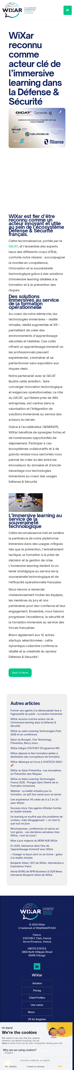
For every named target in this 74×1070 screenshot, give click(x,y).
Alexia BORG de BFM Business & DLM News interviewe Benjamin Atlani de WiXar (36, 873)
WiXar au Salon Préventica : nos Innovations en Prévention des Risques (35, 772)
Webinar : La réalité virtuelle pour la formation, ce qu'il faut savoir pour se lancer (35, 792)
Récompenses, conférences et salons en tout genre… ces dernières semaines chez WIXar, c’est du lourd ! (35, 832)
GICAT (13, 246)
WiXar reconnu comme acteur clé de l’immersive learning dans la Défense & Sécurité (33, 722)
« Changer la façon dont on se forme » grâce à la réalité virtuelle (36, 856)
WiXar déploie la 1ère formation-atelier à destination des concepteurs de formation (35, 755)
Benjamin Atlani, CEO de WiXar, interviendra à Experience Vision (37, 864)
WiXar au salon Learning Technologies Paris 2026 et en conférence (35, 733)
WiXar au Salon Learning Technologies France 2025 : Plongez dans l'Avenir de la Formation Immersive (34, 782)
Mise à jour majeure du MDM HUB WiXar (33, 840)
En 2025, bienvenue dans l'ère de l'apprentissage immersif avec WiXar (31, 847)
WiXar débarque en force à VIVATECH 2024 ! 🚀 (36, 763)
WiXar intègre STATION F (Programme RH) (34, 748)
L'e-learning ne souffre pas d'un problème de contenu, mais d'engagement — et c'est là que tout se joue (36, 820)
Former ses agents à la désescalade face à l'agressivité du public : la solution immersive (36, 712)
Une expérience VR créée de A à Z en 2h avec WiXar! (34, 801)
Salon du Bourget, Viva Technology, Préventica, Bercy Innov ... (31, 741)
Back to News (20, 672)
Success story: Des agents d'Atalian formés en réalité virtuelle (35, 810)
